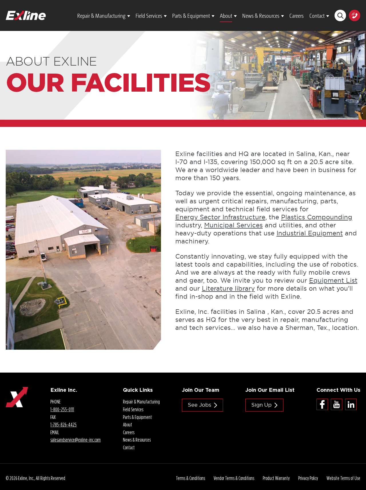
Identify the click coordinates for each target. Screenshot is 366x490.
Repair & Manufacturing (101, 15)
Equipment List (333, 280)
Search (340, 15)
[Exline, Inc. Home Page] (26, 15)
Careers (296, 15)
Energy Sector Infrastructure (220, 217)
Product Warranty (276, 478)
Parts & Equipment (191, 15)
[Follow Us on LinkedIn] (351, 404)
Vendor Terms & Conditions (234, 478)
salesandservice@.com (75, 439)
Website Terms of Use (343, 478)
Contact (317, 15)
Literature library (228, 288)
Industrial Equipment (310, 233)
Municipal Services (233, 225)
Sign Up (261, 405)
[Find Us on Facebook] (322, 404)
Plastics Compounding (316, 217)
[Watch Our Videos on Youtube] (336, 404)
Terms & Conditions (190, 478)
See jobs (199, 405)
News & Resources (260, 15)
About (226, 15)
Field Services (149, 15)
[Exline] (17, 391)
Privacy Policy (308, 478)
